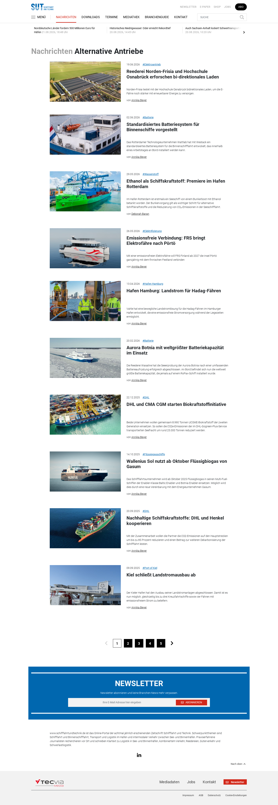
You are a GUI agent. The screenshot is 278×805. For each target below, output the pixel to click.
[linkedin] (139, 754)
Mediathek (131, 17)
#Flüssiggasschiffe (154, 454)
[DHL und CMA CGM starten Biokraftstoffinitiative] (85, 415)
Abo (241, 6)
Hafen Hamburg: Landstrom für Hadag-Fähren (174, 290)
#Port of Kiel (150, 567)
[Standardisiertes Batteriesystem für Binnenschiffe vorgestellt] (85, 135)
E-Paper (205, 6)
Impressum (188, 795)
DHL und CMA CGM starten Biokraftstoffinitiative (176, 404)
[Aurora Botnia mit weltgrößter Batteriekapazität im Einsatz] (85, 358)
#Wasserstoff (151, 174)
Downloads (91, 17)
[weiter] (172, 643)
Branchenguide (157, 17)
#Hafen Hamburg (153, 283)
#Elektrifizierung (152, 231)
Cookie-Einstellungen (236, 795)
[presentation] (244, 32)
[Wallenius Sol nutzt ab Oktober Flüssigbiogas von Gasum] (85, 471)
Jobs (227, 6)
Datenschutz (214, 795)
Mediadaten (169, 782)
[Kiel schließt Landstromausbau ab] (85, 585)
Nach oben (236, 764)
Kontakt (181, 17)
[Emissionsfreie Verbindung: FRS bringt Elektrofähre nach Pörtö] (85, 248)
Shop (217, 6)
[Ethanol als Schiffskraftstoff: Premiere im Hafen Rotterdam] (85, 191)
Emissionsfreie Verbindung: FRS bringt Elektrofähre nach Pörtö (166, 240)
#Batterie (148, 117)
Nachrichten (66, 17)
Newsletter (188, 6)
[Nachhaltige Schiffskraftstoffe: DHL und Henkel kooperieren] (85, 528)
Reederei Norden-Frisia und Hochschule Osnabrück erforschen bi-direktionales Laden (173, 74)
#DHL (146, 397)
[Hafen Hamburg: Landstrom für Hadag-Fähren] (85, 301)
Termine (111, 17)
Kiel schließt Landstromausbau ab (161, 575)
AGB (201, 795)
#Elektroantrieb (152, 64)
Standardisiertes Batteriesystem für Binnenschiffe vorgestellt (163, 127)
